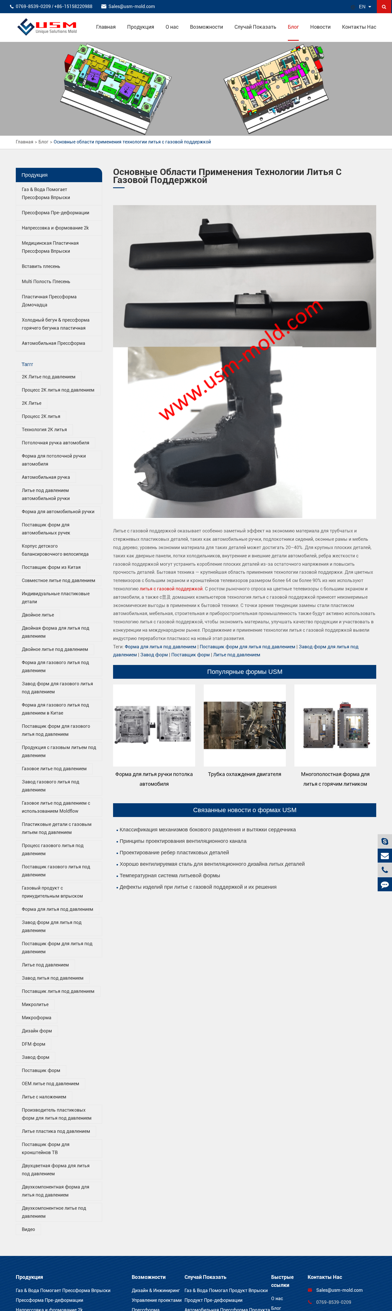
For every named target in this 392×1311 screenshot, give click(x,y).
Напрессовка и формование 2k (55, 228)
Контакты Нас (359, 27)
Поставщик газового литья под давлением (56, 871)
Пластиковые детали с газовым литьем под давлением (57, 828)
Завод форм (35, 1057)
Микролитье (35, 1004)
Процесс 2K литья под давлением (58, 390)
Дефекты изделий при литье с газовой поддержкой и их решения (198, 887)
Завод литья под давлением (53, 978)
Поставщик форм (41, 1070)
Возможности (206, 27)
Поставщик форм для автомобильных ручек (46, 529)
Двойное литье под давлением (55, 649)
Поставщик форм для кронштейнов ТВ (45, 1148)
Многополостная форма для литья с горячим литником (335, 779)
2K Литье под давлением (48, 377)
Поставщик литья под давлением (58, 991)
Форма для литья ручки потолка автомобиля (154, 779)
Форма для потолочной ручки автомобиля (54, 460)
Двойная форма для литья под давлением (55, 632)
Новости (320, 27)
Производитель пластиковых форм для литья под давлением (57, 1114)
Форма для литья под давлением (57, 909)
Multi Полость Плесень (46, 281)
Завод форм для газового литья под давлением (57, 688)
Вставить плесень (41, 266)
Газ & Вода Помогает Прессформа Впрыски (63, 1290)
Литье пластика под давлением (56, 1131)
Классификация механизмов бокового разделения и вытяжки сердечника (208, 829)
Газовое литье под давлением (54, 768)
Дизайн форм (37, 1031)
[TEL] (385, 870)
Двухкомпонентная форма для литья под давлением (55, 1191)
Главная (106, 27)
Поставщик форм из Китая (51, 567)
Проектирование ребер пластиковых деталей (174, 852)
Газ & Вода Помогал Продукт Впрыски (226, 1290)
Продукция (140, 27)
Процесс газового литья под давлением (53, 849)
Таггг (27, 364)
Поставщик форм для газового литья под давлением (56, 730)
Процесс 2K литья (41, 416)
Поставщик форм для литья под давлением (57, 947)
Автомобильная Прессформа (53, 343)
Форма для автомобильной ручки (58, 511)
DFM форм (33, 1044)
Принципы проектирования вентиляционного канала (183, 841)
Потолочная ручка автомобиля (55, 443)
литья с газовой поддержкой (171, 589)
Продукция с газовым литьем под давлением (59, 751)
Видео (28, 1229)
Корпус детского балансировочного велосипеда (55, 550)
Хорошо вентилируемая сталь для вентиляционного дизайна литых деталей (212, 864)
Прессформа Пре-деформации (55, 212)
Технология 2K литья (44, 429)
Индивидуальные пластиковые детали (56, 597)
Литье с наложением (44, 1097)
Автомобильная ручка (46, 477)
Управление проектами (157, 1300)
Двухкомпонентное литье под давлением (54, 1212)
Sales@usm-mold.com (131, 6)
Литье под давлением (45, 965)
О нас (172, 27)
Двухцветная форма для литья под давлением (56, 1169)
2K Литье (31, 403)
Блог (293, 27)
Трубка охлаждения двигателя (244, 774)
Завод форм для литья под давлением (51, 926)
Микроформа (36, 1017)
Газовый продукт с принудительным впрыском (52, 892)
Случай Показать (255, 27)
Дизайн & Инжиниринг (156, 1290)
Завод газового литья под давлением (50, 786)
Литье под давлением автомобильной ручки (46, 494)
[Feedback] (385, 884)
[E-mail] (385, 856)
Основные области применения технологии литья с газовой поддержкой (132, 142)
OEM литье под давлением (50, 1083)
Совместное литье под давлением (58, 580)
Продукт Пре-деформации (213, 1300)
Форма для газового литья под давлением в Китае (55, 709)
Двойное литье (38, 615)
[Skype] (385, 841)
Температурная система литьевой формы (170, 875)
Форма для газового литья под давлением (55, 666)
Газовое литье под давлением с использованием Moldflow (56, 807)
